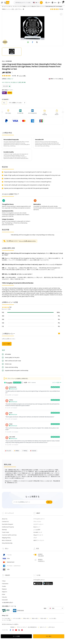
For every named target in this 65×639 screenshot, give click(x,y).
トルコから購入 (52, 618)
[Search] (41, 2)
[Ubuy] (7, 2)
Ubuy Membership (7, 543)
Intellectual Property (8, 527)
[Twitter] (19, 630)
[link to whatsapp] (28, 42)
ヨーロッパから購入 (6, 620)
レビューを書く (7, 344)
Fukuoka (4, 597)
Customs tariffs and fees (9, 535)
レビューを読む (56, 382)
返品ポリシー (36, 527)
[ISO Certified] (17, 610)
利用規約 (12, 627)
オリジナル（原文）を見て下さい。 (14, 9)
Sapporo (4, 592)
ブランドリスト (37, 521)
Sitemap (4, 529)
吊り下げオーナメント (39, 6)
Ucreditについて (37, 532)
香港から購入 (26, 618)
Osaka (4, 586)
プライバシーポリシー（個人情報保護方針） (27, 627)
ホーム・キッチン (13, 6)
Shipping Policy (6, 537)
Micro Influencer (6, 540)
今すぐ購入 (48, 636)
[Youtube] (16, 630)
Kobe (3, 594)
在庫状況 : (4, 79)
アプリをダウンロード (39, 519)
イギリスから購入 (17, 618)
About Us (4, 519)
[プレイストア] (48, 584)
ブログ (35, 537)
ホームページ (5, 6)
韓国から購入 (35, 618)
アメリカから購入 (6, 618)
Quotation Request (7, 524)
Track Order (5, 532)
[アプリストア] (38, 584)
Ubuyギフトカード (38, 535)
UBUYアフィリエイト (38, 540)
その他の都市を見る (7, 602)
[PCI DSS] (5, 610)
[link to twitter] (37, 42)
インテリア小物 (29, 6)
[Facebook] (10, 630)
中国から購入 (43, 618)
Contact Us (5, 521)
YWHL (3, 9)
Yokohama (5, 583)
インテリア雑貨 (21, 6)
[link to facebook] (32, 42)
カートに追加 (16, 636)
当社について (43, 627)
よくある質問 (36, 529)
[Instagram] (13, 630)
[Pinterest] (22, 630)
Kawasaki (5, 600)
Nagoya (4, 589)
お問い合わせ (51, 627)
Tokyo (4, 581)
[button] (47, 3)
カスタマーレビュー (38, 524)
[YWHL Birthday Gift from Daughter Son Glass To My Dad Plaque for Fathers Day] (32, 28)
